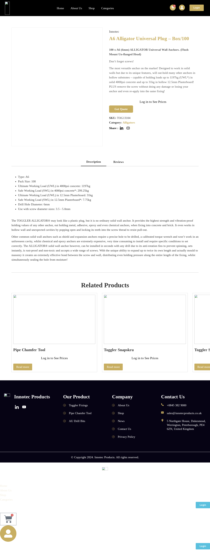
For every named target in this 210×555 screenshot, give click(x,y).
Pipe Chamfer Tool (29, 350)
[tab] (93, 162)
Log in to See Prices (153, 101)
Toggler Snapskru (119, 350)
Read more (22, 367)
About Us (76, 8)
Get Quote (121, 109)
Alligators (129, 122)
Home (60, 8)
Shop (92, 8)
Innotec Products (32, 396)
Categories (107, 8)
